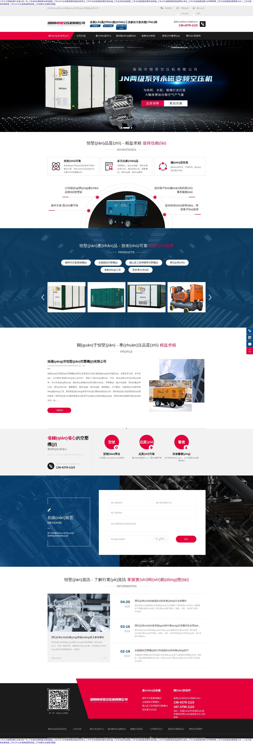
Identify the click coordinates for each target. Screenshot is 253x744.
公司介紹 (81, 36)
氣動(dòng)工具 (112, 269)
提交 (186, 539)
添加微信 (168, 8)
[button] (121, 128)
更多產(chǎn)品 (140, 269)
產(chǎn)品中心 (103, 36)
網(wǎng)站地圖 (198, 738)
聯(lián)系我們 (200, 10)
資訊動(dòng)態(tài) (126, 36)
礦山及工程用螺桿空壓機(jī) (143, 262)
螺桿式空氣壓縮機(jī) (76, 262)
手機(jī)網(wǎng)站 (184, 10)
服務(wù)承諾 (148, 36)
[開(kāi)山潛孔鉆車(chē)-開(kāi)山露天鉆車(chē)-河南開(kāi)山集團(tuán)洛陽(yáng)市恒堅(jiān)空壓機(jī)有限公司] (126, 86)
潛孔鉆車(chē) (177, 262)
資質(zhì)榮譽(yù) (171, 36)
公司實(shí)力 (156, 729)
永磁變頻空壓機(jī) (108, 262)
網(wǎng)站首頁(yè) (58, 36)
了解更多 (59, 410)
